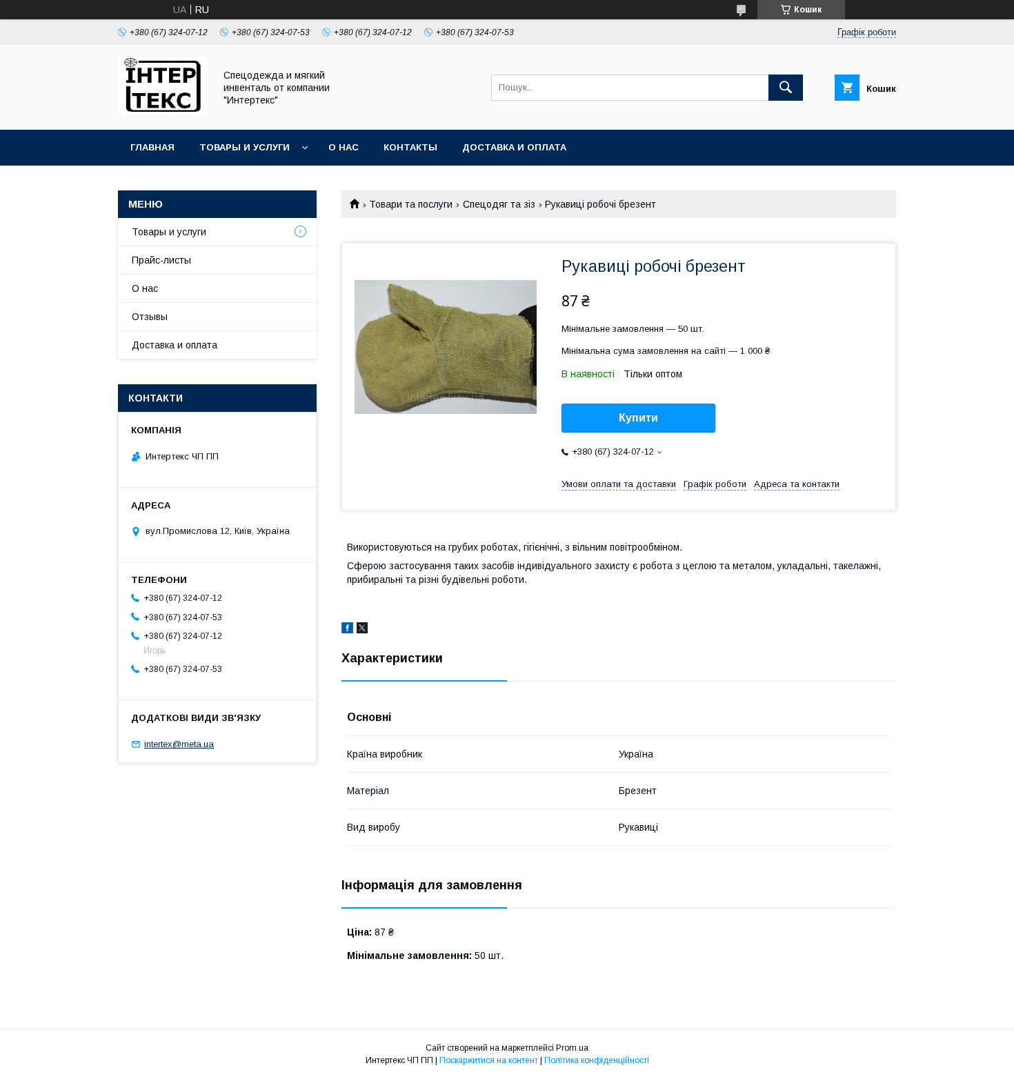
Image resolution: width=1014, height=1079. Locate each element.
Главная (152, 147)
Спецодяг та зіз (499, 204)
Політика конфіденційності (596, 1060)
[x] (362, 629)
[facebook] (347, 629)
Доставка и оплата (514, 147)
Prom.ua (572, 1048)
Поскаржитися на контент (488, 1060)
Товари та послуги (411, 204)
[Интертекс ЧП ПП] (162, 111)
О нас (343, 147)
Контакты (410, 147)
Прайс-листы (161, 260)
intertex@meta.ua (179, 744)
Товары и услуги (244, 147)
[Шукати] (785, 88)
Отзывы (150, 316)
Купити (638, 418)
